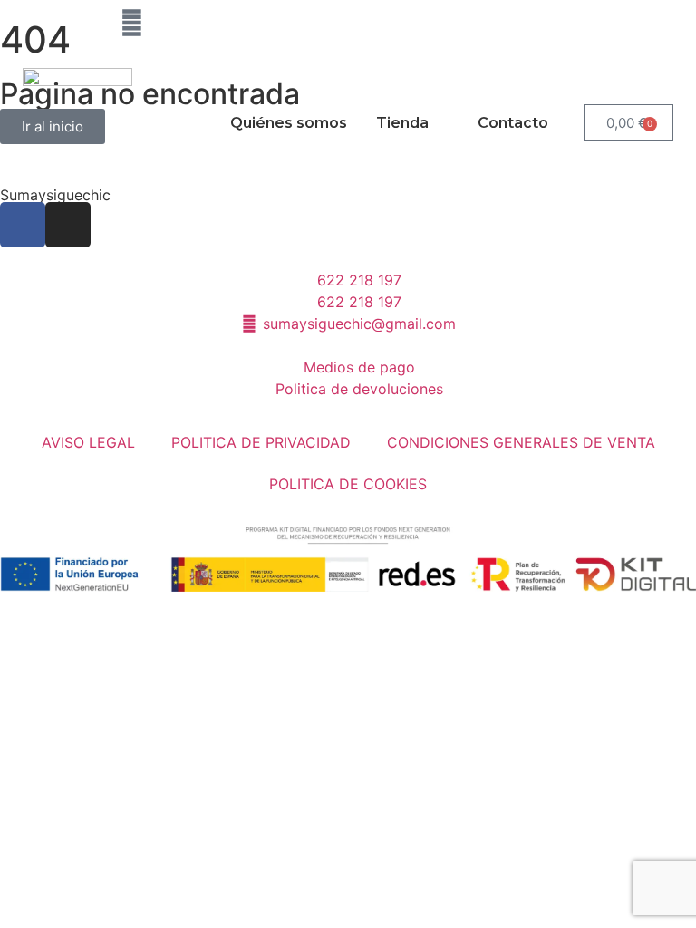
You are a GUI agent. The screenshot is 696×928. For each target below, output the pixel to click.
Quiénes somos (288, 122)
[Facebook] (31, 22)
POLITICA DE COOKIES (348, 484)
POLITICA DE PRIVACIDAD (261, 442)
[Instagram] (81, 22)
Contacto (513, 122)
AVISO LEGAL (88, 442)
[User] (131, 22)
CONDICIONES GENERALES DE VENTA (521, 442)
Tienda (402, 122)
